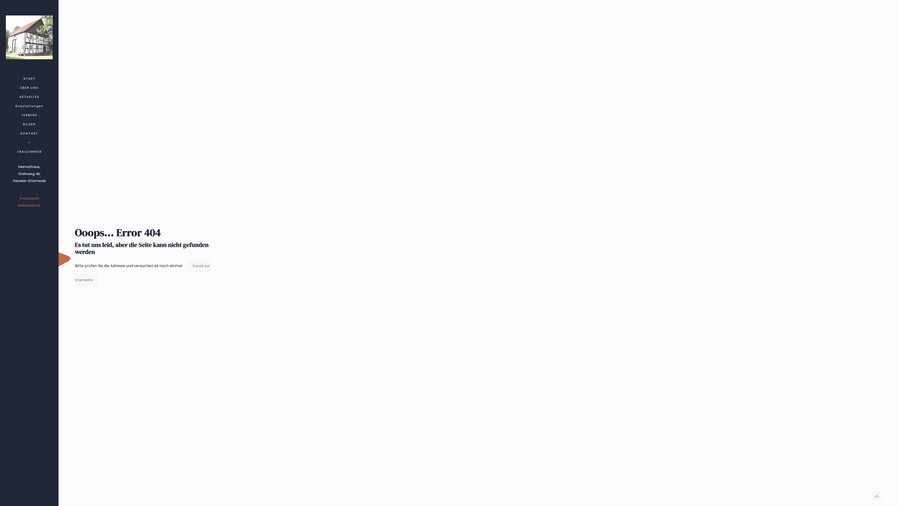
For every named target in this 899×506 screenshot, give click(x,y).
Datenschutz (29, 205)
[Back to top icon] (876, 496)
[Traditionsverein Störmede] (29, 37)
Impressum (29, 198)
